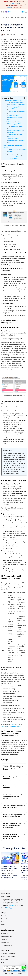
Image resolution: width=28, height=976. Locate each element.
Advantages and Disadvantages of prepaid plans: (14, 117)
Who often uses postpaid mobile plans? (14, 135)
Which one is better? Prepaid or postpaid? (16, 150)
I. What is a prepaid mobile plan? (13, 100)
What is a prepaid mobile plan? (16, 104)
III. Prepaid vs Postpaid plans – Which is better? (14, 146)
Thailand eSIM (10, 7)
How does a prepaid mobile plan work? (15, 108)
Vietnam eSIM (15, 3)
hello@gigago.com (11, 908)
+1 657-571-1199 (12, 905)
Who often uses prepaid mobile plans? (16, 112)
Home (2, 17)
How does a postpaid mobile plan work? (15, 131)
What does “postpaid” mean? (15, 124)
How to (7, 17)
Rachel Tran (7, 34)
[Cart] (22, 12)
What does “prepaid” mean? (15, 102)
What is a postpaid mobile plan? (14, 127)
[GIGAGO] (5, 12)
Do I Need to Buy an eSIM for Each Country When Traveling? (9, 869)
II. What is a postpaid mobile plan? (13, 122)
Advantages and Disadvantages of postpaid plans (15, 140)
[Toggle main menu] (26, 12)
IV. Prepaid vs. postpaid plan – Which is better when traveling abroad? (14, 155)
